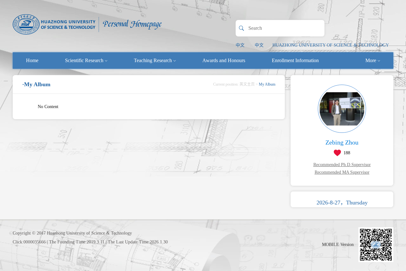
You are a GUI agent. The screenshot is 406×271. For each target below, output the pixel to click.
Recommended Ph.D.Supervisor (342, 164)
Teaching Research (153, 60)
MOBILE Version (338, 244)
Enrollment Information (295, 60)
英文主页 (247, 84)
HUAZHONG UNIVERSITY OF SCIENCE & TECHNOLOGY (330, 45)
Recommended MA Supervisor (342, 172)
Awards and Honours (223, 60)
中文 (240, 45)
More (370, 60)
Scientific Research (84, 60)
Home (32, 60)
